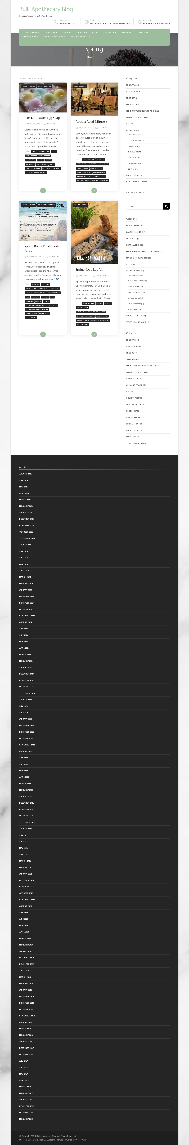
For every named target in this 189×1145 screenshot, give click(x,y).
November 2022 (26, 732)
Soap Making (132, 104)
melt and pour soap (51, 168)
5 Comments (101, 276)
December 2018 (26, 996)
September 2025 (27, 538)
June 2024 (23, 635)
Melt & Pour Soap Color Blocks (91, 312)
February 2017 (26, 1093)
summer (45, 297)
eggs (54, 152)
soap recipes (88, 304)
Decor (129, 124)
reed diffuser (96, 168)
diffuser (101, 160)
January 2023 (25, 719)
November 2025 (26, 525)
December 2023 (26, 674)
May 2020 (23, 925)
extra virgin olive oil (35, 305)
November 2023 (26, 680)
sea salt (29, 301)
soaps (48, 160)
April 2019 (24, 971)
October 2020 (26, 893)
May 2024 (23, 641)
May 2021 (23, 848)
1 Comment (51, 124)
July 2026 (23, 480)
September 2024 (27, 616)
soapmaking (44, 152)
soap (52, 164)
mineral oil (82, 176)
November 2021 (26, 809)
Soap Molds (51, 32)
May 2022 (23, 771)
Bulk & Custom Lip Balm (54, 36)
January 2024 (25, 667)
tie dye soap (82, 324)
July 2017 (23, 1061)
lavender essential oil (36, 172)
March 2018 (25, 1029)
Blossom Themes (55, 1139)
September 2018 (27, 1016)
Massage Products (80, 36)
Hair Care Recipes (135, 135)
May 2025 (23, 564)
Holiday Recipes (134, 146)
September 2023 (27, 693)
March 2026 (25, 500)
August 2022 (25, 751)
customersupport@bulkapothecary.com (110, 23)
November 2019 (26, 964)
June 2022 (23, 764)
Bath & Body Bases (87, 32)
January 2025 (25, 590)
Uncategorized (134, 175)
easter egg (30, 160)
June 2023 (23, 712)
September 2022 (27, 745)
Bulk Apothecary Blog (46, 9)
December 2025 (26, 519)
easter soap (36, 156)
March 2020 (25, 938)
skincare (35, 297)
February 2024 (26, 661)
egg (27, 156)
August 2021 (25, 828)
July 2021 (23, 835)
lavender (55, 289)
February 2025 (26, 583)
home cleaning (91, 181)
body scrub (31, 289)
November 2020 (26, 887)
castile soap (82, 308)
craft (34, 152)
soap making (42, 164)
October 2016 (26, 1112)
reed (79, 168)
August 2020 (25, 906)
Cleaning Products (136, 140)
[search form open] (165, 41)
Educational (132, 85)
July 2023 (23, 706)
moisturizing (54, 293)
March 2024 (25, 654)
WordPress (80, 1139)
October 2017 (26, 1054)
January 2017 (25, 1099)
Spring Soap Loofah (89, 269)
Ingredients (143, 32)
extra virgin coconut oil (37, 309)
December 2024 (26, 596)
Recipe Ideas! (28, 86)
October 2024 (26, 609)
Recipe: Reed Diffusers (91, 122)
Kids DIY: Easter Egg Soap (42, 118)
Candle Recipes (134, 158)
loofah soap (102, 316)
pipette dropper (33, 168)
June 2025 (23, 558)
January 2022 (25, 796)
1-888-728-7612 (68, 23)
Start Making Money (136, 181)
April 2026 (24, 493)
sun (52, 297)
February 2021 (26, 867)
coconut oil (43, 289)
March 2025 (25, 577)
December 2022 (26, 725)
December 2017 (26, 1048)
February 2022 (26, 790)
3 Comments (54, 257)
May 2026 (23, 487)
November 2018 (26, 1003)
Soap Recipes (44, 86)
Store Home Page (31, 32)
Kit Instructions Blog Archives (142, 111)
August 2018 (25, 1022)
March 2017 (25, 1087)
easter (47, 156)
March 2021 (25, 861)
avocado (45, 284)
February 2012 (26, 1119)
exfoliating (31, 318)
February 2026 (26, 506)
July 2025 (23, 551)
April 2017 (24, 1080)
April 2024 (24, 648)
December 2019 (26, 958)
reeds (85, 168)
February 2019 (26, 983)
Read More (39, 190)
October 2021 (26, 816)
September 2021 (27, 822)
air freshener (99, 172)
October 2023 (26, 687)
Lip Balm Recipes (134, 163)
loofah (108, 304)
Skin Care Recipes (46, 205)
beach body (44, 314)
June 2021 (23, 841)
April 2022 (24, 777)
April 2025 (24, 570)
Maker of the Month (137, 117)
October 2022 (26, 738)
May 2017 (23, 1074)
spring (41, 160)
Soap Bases (67, 32)
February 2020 (26, 945)
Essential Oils (109, 32)
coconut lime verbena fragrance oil (93, 320)
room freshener (84, 172)
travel (46, 301)
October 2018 (26, 1009)
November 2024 (26, 603)
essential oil (89, 160)
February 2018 (26, 1035)
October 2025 (26, 532)
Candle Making (133, 91)
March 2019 (25, 977)
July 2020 (23, 912)
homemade (30, 164)
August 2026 (25, 474)
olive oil (35, 284)
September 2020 (27, 900)
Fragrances (127, 32)
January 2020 (25, 951)
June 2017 (23, 1067)
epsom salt (52, 305)
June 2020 (23, 919)
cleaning (104, 181)
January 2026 (25, 512)
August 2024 (25, 622)
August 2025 (25, 545)
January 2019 (25, 990)
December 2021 (26, 803)
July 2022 (23, 758)
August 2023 (25, 700)
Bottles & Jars (30, 36)
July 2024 (23, 629)
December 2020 (26, 880)
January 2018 (25, 1041)
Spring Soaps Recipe (86, 316)
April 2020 (24, 932)
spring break (31, 314)
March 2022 (25, 783)
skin (27, 297)
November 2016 (26, 1106)
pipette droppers (97, 176)
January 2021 (25, 874)
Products (131, 98)
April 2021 (24, 854)
